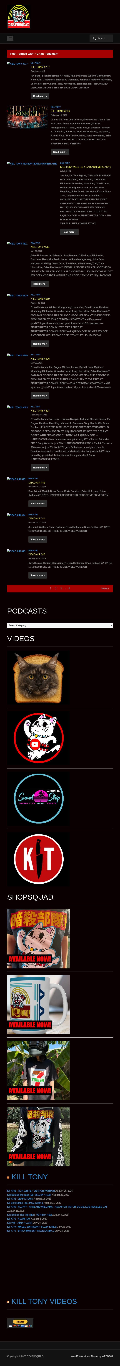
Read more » (40, 96)
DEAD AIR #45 (36, 482)
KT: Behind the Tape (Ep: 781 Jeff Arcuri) (29, 1194)
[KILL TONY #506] (17, 355)
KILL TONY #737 (40, 67)
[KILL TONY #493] (17, 407)
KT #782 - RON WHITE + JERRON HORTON (31, 1190)
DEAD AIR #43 (36, 554)
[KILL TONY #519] (17, 295)
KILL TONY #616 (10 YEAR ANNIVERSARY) (85, 167)
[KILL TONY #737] (17, 63)
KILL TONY (35, 63)
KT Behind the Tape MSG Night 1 (25, 1202)
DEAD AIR (33, 479)
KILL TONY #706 (60, 111)
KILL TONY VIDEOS (44, 1301)
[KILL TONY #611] (17, 243)
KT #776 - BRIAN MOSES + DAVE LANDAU (30, 1230)
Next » (105, 588)
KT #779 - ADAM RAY (18, 1218)
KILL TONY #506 (40, 358)
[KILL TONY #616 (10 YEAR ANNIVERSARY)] (32, 163)
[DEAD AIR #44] (16, 515)
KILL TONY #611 (40, 247)
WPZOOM (107, 1356)
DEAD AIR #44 (36, 518)
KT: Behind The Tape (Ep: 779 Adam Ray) (29, 1214)
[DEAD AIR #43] (16, 551)
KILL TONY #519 (40, 299)
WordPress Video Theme (84, 1356)
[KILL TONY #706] (27, 116)
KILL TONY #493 (40, 410)
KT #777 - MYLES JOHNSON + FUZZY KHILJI (32, 1226)
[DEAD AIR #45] (16, 479)
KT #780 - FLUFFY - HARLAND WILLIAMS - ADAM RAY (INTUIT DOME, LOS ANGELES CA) (57, 1206)
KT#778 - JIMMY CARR (19, 1222)
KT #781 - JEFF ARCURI (20, 1198)
